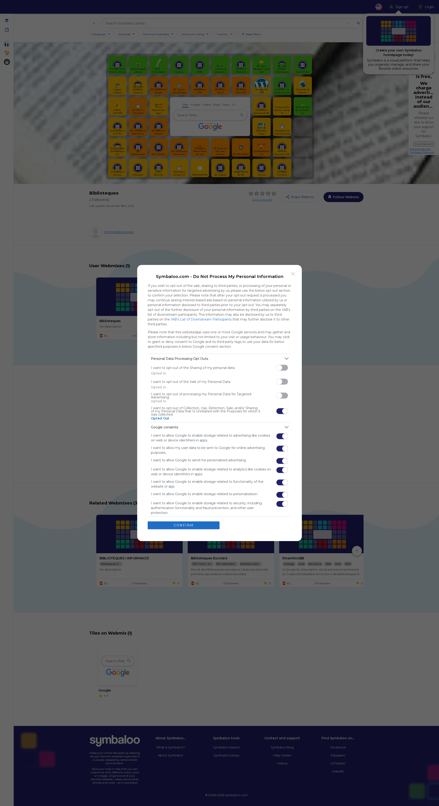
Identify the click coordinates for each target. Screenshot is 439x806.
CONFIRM (184, 525)
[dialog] (219, 403)
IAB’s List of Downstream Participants (201, 319)
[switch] (282, 368)
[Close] (293, 274)
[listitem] (219, 358)
